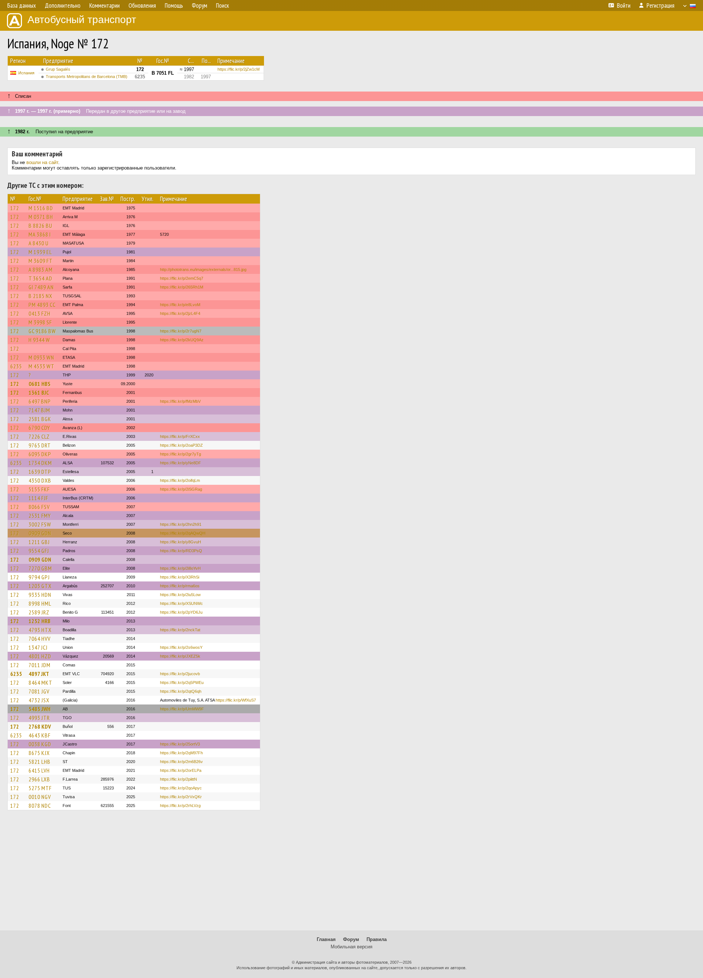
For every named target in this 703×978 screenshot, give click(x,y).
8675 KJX (39, 752)
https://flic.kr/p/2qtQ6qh (180, 691)
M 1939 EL (40, 252)
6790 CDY (39, 427)
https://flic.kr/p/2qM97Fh (181, 753)
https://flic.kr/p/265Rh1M (181, 287)
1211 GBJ (39, 542)
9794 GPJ (39, 577)
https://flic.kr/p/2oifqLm (180, 480)
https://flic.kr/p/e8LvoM (180, 304)
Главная (326, 939)
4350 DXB (40, 480)
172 (14, 208)
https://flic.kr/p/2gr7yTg (180, 454)
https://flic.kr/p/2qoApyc (181, 788)
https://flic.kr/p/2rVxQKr (181, 797)
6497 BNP (40, 401)
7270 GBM (40, 568)
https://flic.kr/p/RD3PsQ (181, 551)
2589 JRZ (39, 612)
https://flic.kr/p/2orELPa (180, 770)
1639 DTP (40, 471)
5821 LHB (40, 761)
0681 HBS (40, 383)
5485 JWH (40, 709)
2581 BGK (40, 419)
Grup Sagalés (58, 69)
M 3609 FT (41, 260)
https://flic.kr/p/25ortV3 (180, 744)
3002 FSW (40, 524)
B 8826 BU (40, 225)
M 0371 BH (41, 216)
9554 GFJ (39, 550)
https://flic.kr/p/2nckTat (180, 630)
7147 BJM (39, 410)
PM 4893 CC (42, 304)
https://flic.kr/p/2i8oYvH (180, 568)
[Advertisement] (351, 873)
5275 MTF (40, 788)
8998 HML (40, 603)
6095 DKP (40, 454)
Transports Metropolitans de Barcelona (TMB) (86, 76)
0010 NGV (40, 796)
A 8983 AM (41, 269)
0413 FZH (40, 313)
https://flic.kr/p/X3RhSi (179, 577)
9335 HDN (40, 594)
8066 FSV (39, 506)
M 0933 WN (41, 357)
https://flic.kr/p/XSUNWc (181, 603)
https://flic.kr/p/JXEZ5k (180, 656)
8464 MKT (40, 682)
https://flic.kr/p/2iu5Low (180, 594)
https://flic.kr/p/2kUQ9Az (182, 340)
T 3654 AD (40, 278)
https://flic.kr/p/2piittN (178, 779)
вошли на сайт (42, 162)
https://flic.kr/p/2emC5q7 (181, 278)
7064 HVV (40, 638)
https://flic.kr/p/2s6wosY (181, 647)
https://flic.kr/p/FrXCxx (180, 436)
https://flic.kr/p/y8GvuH (180, 542)
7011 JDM (40, 665)
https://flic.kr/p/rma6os (180, 586)
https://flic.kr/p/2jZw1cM (238, 69)
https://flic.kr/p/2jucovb (180, 674)
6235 (16, 366)
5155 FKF (39, 489)
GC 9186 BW (42, 331)
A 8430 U (39, 243)
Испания (26, 73)
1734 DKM (40, 462)
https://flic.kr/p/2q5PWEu (182, 682)
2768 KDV (40, 726)
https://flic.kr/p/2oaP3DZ (181, 445)
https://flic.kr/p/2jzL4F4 (180, 313)
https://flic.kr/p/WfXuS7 (236, 700)
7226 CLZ (39, 436)
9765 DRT (40, 445)
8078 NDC (40, 805)
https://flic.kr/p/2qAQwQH (182, 533)
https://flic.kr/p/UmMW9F (182, 709)
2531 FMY (40, 515)
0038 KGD (40, 744)
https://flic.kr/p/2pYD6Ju (181, 612)
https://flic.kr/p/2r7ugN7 (180, 331)
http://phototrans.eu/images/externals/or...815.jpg (203, 269)
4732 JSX (39, 700)
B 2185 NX (40, 296)
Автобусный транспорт (81, 19)
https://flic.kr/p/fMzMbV (180, 401)
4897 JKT (39, 673)
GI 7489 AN (41, 287)
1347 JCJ (38, 647)
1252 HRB (40, 621)
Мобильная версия (351, 946)
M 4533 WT (42, 366)
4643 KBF (40, 735)
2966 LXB (39, 779)
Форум (351, 939)
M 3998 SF (40, 322)
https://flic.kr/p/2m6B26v (181, 761)
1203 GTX (40, 586)
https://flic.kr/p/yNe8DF (180, 463)
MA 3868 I (40, 234)
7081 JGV (39, 691)
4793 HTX (40, 629)
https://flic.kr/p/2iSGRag (181, 489)
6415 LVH (39, 770)
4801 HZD (40, 656)
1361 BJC (39, 392)
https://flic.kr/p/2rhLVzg (180, 805)
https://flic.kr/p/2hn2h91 (180, 524)
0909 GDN (40, 533)
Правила (377, 939)
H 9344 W (39, 339)
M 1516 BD (41, 208)
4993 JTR (39, 717)
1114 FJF (38, 498)
